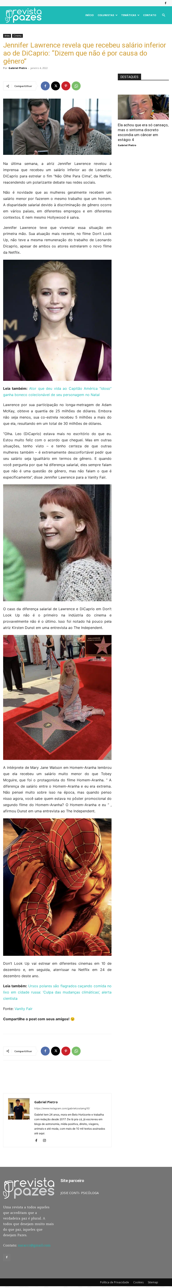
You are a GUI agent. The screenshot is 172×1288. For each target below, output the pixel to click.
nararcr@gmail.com (34, 1245)
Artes (7, 35)
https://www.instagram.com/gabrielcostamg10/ (62, 1108)
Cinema (17, 35)
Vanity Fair (23, 1008)
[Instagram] (46, 1140)
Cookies (138, 1282)
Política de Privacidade (114, 1282)
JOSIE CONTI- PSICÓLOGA (79, 1193)
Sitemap (153, 1282)
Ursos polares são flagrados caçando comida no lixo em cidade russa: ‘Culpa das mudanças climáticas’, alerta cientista (57, 992)
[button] (163, 15)
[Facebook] (165, 3)
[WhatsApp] (76, 85)
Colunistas (106, 15)
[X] (55, 85)
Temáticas (128, 15)
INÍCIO (89, 15)
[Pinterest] (65, 85)
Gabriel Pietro (18, 68)
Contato (149, 15)
